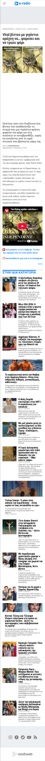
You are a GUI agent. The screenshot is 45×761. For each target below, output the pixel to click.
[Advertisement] (22, 95)
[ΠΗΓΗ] (40, 264)
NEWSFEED (7, 29)
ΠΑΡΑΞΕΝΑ (33, 29)
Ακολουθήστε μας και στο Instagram (24, 258)
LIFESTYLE (20, 29)
